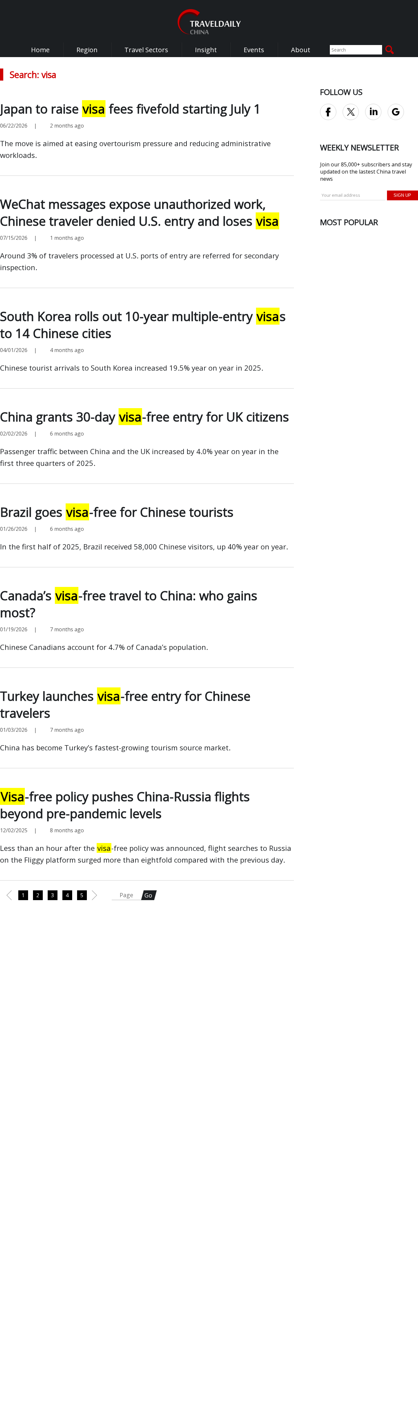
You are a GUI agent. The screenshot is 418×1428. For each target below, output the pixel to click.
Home (40, 49)
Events (254, 49)
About (300, 49)
